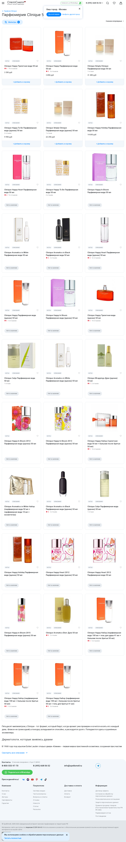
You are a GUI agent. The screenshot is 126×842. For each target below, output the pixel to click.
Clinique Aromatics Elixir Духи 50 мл (62, 633)
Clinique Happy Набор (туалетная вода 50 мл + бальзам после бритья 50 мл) (103, 444)
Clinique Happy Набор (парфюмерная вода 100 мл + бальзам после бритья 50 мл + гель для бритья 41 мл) (63, 701)
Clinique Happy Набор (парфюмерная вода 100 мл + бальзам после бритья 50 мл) (21, 701)
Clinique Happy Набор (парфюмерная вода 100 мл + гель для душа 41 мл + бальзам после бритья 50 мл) (104, 635)
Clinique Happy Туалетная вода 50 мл (21, 66)
